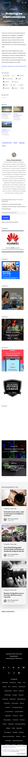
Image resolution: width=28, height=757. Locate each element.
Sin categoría (7, 732)
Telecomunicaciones (17, 740)
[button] (25, 2)
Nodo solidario (7, 720)
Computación (21, 686)
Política (5, 724)
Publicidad (11, 724)
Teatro (24, 736)
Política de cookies (15, 751)
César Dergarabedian (9, 21)
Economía (20, 695)
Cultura (15, 690)
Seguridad (19, 728)
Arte (24, 682)
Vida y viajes (13, 508)
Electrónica (13, 699)
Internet (8, 707)
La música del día (19, 711)
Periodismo (15, 720)
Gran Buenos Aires (7, 142)
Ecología (14, 695)
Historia (22, 703)
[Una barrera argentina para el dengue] (14, 449)
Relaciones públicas (20, 724)
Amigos (19, 682)
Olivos (3, 145)
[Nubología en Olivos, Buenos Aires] (7, 109)
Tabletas (18, 736)
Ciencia (4, 686)
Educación (5, 699)
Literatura (15, 715)
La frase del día (9, 711)
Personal (22, 720)
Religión (8, 728)
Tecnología (8, 740)
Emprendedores (21, 699)
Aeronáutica (13, 682)
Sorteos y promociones (8, 736)
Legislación (8, 715)
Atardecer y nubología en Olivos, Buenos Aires (17, 115)
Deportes (21, 690)
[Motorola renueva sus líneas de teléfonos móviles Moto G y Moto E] (14, 467)
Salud (13, 728)
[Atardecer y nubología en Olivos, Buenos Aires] (18, 109)
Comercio (14, 686)
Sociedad (15, 732)
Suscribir (5, 217)
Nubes (15, 142)
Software (21, 732)
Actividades (5, 682)
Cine (9, 686)
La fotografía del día (17, 707)
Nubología (21, 142)
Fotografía (14, 9)
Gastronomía (14, 703)
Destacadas (8, 695)
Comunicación (8, 690)
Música (21, 715)
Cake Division (18, 658)
